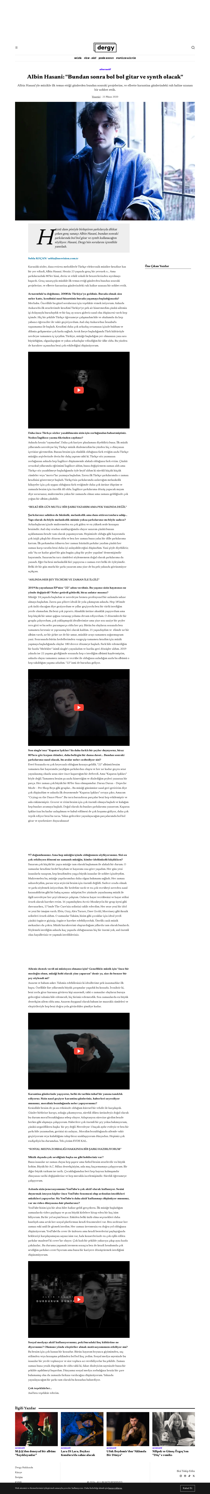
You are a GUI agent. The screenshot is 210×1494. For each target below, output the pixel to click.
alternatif (105, 69)
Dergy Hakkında (24, 1467)
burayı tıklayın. (115, 1488)
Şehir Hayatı (106, 58)
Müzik (78, 58)
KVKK (18, 1482)
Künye (18, 1472)
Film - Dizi (90, 58)
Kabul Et (187, 1488)
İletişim (19, 1477)
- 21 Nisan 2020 (105, 97)
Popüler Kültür (126, 58)
